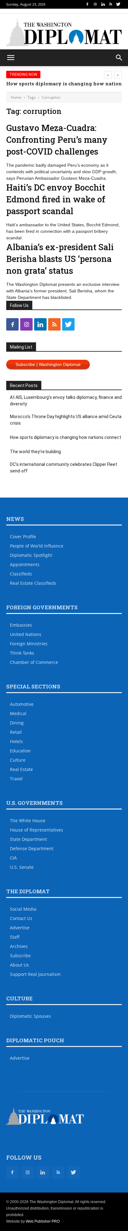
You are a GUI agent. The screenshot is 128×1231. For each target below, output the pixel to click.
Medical (18, 713)
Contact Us (21, 918)
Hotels (16, 741)
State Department (28, 839)
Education (20, 751)
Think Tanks (22, 653)
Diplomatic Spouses (30, 1016)
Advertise (20, 928)
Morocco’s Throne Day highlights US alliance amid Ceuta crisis (65, 420)
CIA (13, 858)
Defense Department (31, 848)
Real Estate (21, 769)
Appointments (24, 564)
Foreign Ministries (29, 644)
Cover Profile (23, 536)
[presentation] (108, 75)
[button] (119, 57)
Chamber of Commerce (34, 662)
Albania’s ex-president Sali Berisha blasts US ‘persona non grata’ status (60, 258)
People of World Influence (36, 546)
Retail (16, 732)
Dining (17, 723)
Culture (17, 760)
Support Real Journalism (35, 974)
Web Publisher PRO (43, 1221)
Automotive (22, 704)
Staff (15, 937)
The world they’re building (35, 451)
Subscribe (20, 955)
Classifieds (21, 574)
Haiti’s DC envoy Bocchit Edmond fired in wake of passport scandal (55, 199)
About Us (19, 965)
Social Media (23, 909)
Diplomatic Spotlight (31, 555)
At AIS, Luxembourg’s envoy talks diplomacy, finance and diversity (66, 400)
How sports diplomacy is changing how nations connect (65, 437)
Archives (19, 946)
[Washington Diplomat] (64, 32)
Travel (16, 779)
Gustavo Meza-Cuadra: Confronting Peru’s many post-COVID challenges (56, 139)
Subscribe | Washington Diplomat (48, 364)
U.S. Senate (22, 867)
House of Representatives (36, 830)
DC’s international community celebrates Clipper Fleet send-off (63, 467)
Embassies (21, 625)
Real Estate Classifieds (33, 583)
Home (16, 97)
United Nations (25, 634)
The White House (27, 820)
